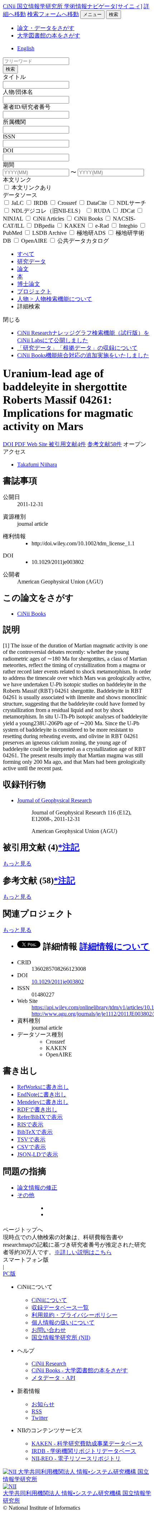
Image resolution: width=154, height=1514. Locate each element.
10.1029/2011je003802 (58, 982)
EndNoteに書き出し (41, 1094)
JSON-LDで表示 (37, 1154)
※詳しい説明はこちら (83, 1252)
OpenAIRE (34, 241)
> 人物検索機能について (61, 299)
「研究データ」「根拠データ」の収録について (77, 348)
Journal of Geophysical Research (54, 800)
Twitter (40, 1418)
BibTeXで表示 (35, 1132)
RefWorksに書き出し (43, 1087)
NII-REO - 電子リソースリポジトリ (76, 1458)
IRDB (40, 203)
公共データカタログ (82, 241)
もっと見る (17, 864)
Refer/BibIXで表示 (40, 1117)
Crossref (67, 203)
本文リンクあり (31, 188)
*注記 (69, 847)
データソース (20, 195)
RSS (37, 1411)
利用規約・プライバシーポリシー (74, 1315)
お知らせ (43, 1404)
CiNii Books (88, 219)
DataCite (96, 203)
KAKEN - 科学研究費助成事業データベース (87, 1443)
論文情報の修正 (37, 1188)
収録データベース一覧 (60, 1307)
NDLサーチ (130, 203)
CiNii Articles (49, 219)
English (25, 48)
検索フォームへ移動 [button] (53, 14)
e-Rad (102, 226)
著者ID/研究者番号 (26, 107)
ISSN (9, 136)
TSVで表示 (31, 1139)
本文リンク (17, 180)
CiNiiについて (49, 1300)
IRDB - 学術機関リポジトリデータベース (84, 1451)
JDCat (127, 211)
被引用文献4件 (67, 444)
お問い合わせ (49, 1330)
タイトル (14, 77)
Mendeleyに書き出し (42, 1102)
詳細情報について (115, 946)
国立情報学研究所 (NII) (61, 1337)
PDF (21, 444)
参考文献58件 (104, 444)
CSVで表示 (31, 1147)
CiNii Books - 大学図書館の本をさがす (80, 1370)
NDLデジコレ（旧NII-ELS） (47, 211)
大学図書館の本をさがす (48, 35)
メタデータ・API (53, 1378)
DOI (8, 150)
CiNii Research (49, 1364)
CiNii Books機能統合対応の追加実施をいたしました (83, 355)
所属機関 (14, 122)
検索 (113, 14)
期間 (8, 165)
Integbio (128, 226)
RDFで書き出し (37, 1109)
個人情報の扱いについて (63, 1322)
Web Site (38, 444)
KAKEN (75, 226)
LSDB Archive (49, 233)
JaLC (17, 203)
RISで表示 (30, 1124)
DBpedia (44, 226)
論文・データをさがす (45, 28)
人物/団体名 (18, 92)
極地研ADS (91, 233)
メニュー (92, 14)
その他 (25, 1195)
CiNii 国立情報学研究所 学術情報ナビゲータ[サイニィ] (72, 6)
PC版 (9, 1274)
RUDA (102, 211)
